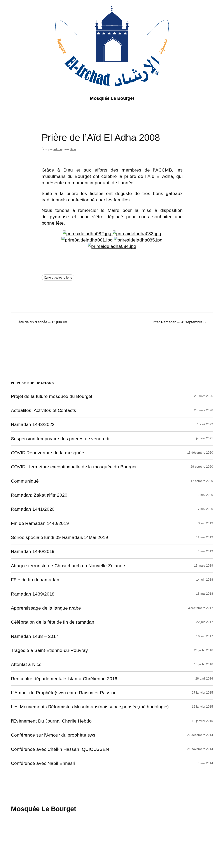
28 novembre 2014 (200, 749)
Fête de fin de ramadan (35, 579)
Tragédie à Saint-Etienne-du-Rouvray (49, 650)
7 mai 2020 (205, 509)
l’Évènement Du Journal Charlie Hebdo (51, 720)
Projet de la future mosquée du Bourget (51, 396)
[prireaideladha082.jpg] (88, 233)
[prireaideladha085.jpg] (138, 239)
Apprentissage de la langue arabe (46, 607)
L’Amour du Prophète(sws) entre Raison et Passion (64, 692)
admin (57, 149)
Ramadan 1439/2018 (32, 593)
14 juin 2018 (204, 579)
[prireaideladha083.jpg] (137, 233)
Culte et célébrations (58, 277)
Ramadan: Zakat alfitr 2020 (39, 494)
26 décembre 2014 (200, 735)
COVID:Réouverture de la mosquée (47, 452)
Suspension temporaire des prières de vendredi (60, 438)
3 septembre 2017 (200, 608)
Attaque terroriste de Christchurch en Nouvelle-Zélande (68, 565)
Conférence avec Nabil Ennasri (43, 763)
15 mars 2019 (203, 565)
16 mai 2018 (204, 593)
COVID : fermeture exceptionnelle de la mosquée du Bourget (73, 466)
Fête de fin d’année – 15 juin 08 (42, 322)
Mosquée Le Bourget (112, 98)
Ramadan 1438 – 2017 (34, 636)
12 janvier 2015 (202, 706)
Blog (73, 149)
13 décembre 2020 (200, 452)
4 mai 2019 (205, 551)
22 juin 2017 (204, 622)
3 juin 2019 (205, 523)
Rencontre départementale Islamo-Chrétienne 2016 (64, 678)
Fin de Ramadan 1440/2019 (40, 523)
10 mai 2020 (204, 495)
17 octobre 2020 (202, 481)
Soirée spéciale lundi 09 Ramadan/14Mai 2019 (59, 537)
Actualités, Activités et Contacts (43, 410)
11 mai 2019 (204, 537)
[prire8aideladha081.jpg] (87, 239)
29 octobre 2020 (202, 466)
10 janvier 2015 (202, 721)
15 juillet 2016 (203, 664)
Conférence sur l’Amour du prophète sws (53, 734)
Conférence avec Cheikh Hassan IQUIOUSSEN (60, 749)
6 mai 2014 (205, 763)
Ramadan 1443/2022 (32, 424)
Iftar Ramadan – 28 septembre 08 (180, 322)
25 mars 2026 (203, 410)
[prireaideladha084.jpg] (112, 246)
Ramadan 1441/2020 (32, 509)
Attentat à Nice (26, 664)
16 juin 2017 (204, 636)
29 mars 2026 (203, 396)
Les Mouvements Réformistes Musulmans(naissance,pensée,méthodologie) (90, 706)
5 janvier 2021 (203, 438)
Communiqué (25, 480)
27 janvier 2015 (202, 692)
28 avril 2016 (204, 678)
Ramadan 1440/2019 (32, 551)
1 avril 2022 (205, 424)
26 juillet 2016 (203, 650)
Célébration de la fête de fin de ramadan (52, 621)
